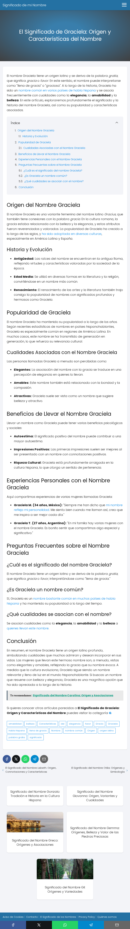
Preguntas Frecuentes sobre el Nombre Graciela (50, 165)
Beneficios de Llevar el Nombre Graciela (44, 154)
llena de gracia (38, 730)
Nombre (55, 730)
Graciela (113, 723)
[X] (16, 759)
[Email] (44, 759)
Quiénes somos (107, 917)
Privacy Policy (87, 917)
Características (47, 723)
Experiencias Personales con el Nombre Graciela (50, 159)
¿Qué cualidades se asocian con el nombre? (54, 181)
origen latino (107, 730)
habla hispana (17, 730)
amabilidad (15, 723)
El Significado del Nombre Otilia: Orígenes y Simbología (98, 769)
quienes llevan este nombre (28, 628)
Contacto (32, 917)
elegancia (74, 723)
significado (36, 737)
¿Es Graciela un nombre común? (45, 176)
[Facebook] (7, 759)
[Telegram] (35, 759)
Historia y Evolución (35, 136)
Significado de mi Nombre (24, 5)
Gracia (99, 723)
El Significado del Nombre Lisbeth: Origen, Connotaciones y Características (30, 769)
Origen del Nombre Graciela (36, 130)
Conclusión (26, 187)
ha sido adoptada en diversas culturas (72, 234)
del (62, 723)
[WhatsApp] (25, 759)
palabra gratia (17, 737)
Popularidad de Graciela (34, 142)
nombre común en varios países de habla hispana (57, 90)
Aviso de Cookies (13, 917)
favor (88, 723)
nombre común (74, 730)
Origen (91, 730)
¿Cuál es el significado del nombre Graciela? (53, 171)
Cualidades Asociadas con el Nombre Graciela (54, 148)
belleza (30, 723)
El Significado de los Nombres (58, 917)
